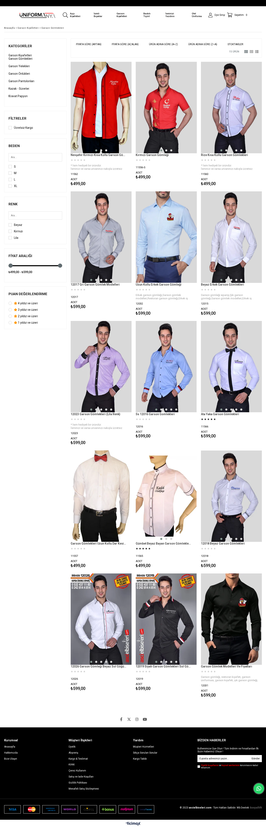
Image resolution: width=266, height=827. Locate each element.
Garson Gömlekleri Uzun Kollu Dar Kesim (98, 543)
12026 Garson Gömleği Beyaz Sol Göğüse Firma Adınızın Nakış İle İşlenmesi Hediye (98, 666)
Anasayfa (9, 746)
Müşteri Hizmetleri (143, 746)
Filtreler (17, 118)
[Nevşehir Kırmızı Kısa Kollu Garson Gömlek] (101, 107)
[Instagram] (137, 719)
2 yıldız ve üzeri (27, 316)
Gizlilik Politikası (78, 782)
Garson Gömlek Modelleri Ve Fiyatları (226, 666)
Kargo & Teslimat (78, 758)
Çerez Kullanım (77, 770)
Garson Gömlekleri (20, 58)
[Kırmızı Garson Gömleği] (166, 107)
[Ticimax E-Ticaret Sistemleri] (133, 824)
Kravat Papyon (18, 96)
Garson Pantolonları (21, 81)
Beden (14, 146)
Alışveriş (73, 752)
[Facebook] (121, 719)
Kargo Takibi (140, 758)
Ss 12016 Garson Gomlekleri (155, 414)
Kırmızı (18, 231)
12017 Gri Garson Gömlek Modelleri (95, 284)
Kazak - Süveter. (19, 88)
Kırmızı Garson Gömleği (152, 155)
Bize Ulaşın (10, 758)
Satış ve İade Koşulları (81, 776)
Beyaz (18, 225)
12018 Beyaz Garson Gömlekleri (223, 543)
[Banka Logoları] (79, 809)
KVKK (72, 764)
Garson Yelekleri (19, 66)
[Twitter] (129, 719)
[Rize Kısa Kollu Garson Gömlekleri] (231, 107)
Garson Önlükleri (19, 73)
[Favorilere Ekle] (101, 124)
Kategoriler (20, 46)
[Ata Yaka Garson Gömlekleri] (231, 366)
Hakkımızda (11, 752)
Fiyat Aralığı (20, 256)
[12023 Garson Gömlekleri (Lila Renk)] (101, 366)
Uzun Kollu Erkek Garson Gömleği (158, 284)
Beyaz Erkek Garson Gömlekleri (222, 284)
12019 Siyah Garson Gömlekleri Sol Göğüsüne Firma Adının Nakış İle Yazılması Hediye (163, 666)
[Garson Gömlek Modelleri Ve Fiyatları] (231, 619)
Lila (16, 237)
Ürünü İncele (115, 124)
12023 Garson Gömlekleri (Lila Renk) (95, 414)
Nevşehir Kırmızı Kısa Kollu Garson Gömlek (98, 155)
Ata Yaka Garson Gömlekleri (220, 414)
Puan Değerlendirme (28, 294)
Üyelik (72, 746)
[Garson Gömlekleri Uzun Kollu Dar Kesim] (101, 496)
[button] (96, 150)
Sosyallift (256, 807)
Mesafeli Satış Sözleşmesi (84, 788)
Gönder (255, 758)
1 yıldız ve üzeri (27, 322)
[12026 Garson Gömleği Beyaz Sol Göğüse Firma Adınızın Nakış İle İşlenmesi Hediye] (101, 619)
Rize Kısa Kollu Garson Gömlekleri (224, 155)
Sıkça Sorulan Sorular (145, 752)
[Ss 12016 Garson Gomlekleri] (166, 366)
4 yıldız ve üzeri (27, 303)
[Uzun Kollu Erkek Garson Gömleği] (166, 237)
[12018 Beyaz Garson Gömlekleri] (231, 496)
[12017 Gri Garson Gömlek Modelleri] (101, 237)
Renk (13, 204)
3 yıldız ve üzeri (27, 309)
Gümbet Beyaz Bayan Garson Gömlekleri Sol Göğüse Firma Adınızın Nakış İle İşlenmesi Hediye (163, 543)
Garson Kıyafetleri (20, 55)
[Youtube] (145, 719)
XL (15, 186)
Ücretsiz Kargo (23, 127)
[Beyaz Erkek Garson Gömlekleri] (231, 237)
